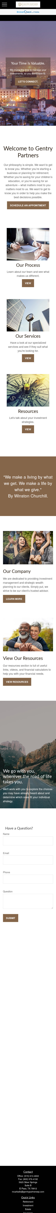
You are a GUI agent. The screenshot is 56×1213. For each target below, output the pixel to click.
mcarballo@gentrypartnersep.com (28, 1191)
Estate (28, 1209)
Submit (10, 918)
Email (6, 853)
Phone (6, 872)
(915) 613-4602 (31, 1175)
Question (8, 891)
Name (6, 834)
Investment (28, 1205)
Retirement (28, 1201)
